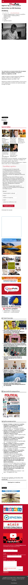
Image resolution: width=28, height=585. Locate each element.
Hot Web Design (19, 578)
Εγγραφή (4, 487)
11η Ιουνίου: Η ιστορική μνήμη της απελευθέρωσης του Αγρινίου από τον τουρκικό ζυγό (5, 156)
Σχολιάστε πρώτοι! (8, 20)
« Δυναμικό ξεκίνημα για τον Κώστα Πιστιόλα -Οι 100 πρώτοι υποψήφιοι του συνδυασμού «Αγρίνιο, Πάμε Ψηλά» (14, 160)
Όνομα (4, 553)
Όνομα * (4, 195)
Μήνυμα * (5, 191)
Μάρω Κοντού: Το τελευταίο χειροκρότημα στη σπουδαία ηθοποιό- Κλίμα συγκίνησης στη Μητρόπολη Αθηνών (13, 143)
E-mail (4, 558)
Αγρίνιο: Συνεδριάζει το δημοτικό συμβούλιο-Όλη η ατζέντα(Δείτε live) (5, 141)
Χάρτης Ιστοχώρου (21, 577)
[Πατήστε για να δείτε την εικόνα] (14, 31)
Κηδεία (5, 124)
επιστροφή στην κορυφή (7, 210)
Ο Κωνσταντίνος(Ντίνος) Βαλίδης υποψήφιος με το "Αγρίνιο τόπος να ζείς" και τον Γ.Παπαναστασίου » (14, 162)
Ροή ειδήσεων (14, 583)
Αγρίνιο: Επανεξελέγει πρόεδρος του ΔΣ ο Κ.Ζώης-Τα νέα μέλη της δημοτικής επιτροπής (21, 142)
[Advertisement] (14, 55)
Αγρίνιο (5, 122)
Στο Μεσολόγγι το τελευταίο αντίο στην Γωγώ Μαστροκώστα (13, 154)
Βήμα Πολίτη (13, 577)
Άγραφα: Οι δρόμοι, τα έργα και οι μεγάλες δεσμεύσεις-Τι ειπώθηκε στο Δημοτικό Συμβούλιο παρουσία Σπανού (14, 425)
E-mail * (4, 200)
